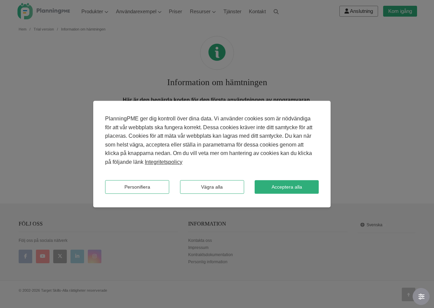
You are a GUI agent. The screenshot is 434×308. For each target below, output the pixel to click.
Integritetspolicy (163, 162)
